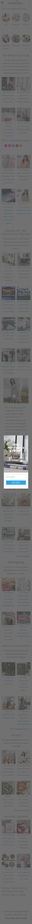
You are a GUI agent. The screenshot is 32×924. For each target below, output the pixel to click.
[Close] (26, 437)
